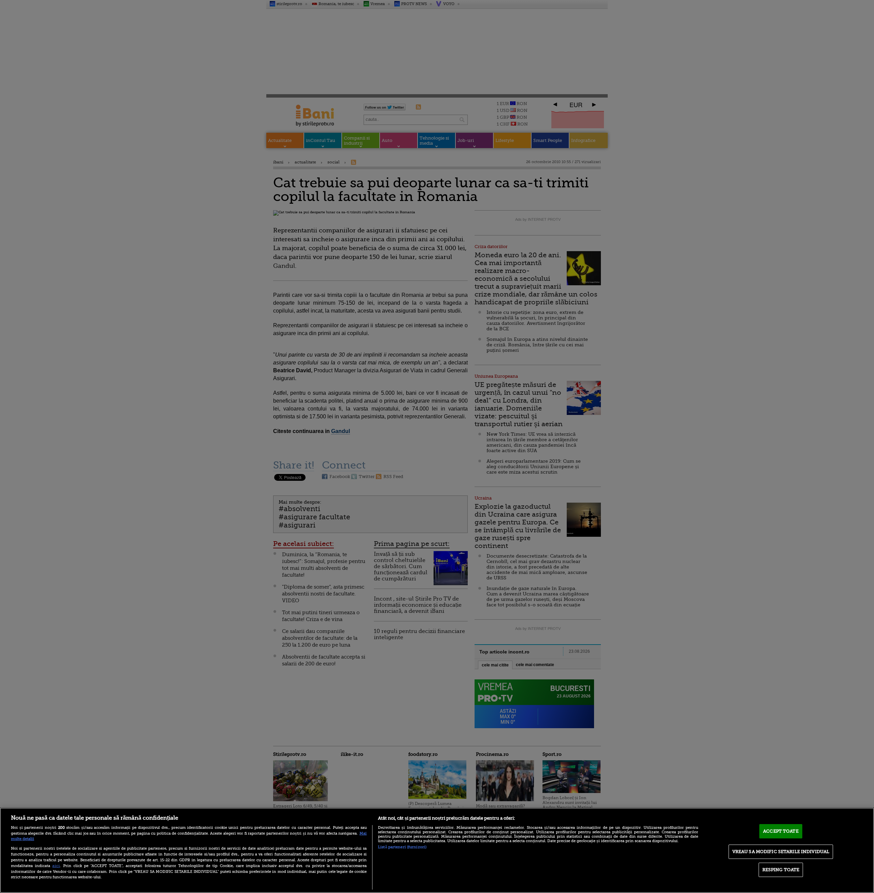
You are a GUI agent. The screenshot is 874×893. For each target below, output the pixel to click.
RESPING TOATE (781, 869)
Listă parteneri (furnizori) (402, 847)
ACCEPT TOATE (781, 831)
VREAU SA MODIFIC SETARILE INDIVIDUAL (781, 851)
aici (56, 865)
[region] (437, 850)
